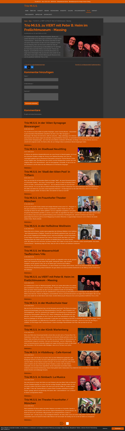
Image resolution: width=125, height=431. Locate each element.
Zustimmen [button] (117, 428)
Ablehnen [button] (105, 428)
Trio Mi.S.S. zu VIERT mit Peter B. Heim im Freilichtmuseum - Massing (52, 21)
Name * (26, 76)
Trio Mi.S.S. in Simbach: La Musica (44, 377)
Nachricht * (27, 91)
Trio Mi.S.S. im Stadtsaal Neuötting (45, 149)
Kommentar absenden (31, 103)
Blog (30, 21)
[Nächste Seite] (67, 423)
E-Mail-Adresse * (28, 83)
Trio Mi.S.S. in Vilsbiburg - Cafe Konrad (47, 352)
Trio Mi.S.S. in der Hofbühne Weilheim (47, 225)
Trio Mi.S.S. (31, 5)
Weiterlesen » (28, 145)
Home (25, 21)
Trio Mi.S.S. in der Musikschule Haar (46, 302)
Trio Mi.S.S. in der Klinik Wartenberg (46, 329)
